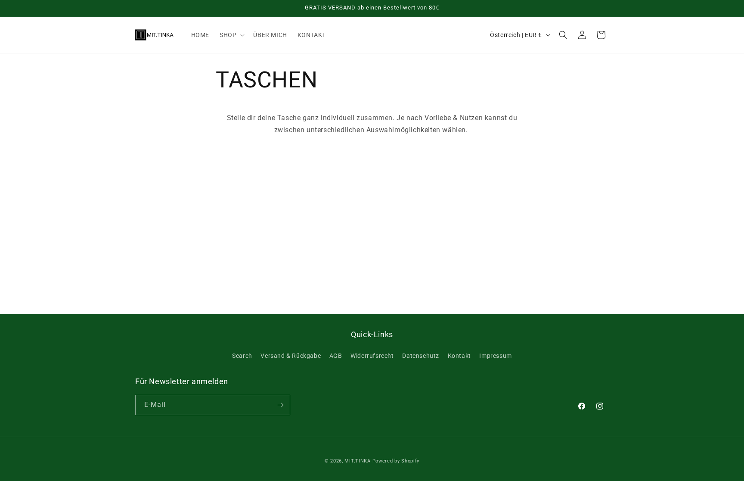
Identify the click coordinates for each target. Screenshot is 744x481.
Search (242, 355)
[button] (231, 35)
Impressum (495, 355)
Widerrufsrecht (372, 355)
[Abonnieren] (280, 405)
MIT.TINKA (357, 461)
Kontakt (459, 355)
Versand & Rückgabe (290, 355)
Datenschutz (420, 355)
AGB (335, 355)
